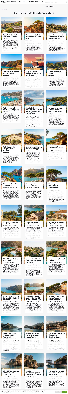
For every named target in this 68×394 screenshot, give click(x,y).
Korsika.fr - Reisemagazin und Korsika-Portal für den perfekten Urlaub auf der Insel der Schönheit (22, 2)
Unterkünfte (56, 2)
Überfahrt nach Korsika (49, 2)
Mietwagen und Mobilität (50, 6)
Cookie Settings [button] (58, 391)
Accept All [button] (64, 391)
